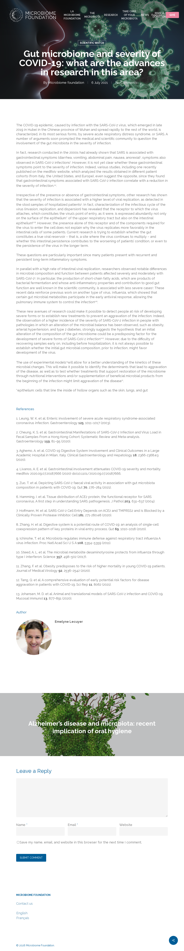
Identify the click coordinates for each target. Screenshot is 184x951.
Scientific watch (92, 42)
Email (73, 825)
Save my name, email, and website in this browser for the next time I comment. (81, 842)
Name (21, 825)
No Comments (126, 82)
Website (125, 825)
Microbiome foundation (66, 82)
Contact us (24, 903)
